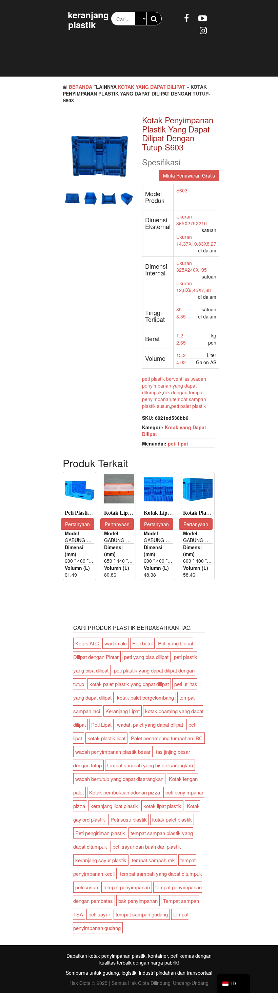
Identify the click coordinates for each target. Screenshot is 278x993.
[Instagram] (203, 30)
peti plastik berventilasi (166, 378)
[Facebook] (186, 17)
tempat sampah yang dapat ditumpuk (161, 873)
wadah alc (115, 643)
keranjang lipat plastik (114, 805)
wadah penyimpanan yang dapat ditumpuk (174, 385)
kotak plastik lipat (106, 738)
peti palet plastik (188, 405)
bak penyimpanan (138, 900)
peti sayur (99, 914)
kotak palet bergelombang (145, 697)
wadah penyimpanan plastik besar (113, 751)
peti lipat (178, 443)
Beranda (80, 86)
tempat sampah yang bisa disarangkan (150, 765)
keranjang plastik (88, 19)
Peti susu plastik (129, 819)
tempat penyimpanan (126, 887)
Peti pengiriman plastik (100, 832)
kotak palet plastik (172, 819)
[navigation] (233, 983)
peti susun (86, 887)
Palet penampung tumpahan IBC (167, 738)
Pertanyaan (77, 524)
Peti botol (142, 643)
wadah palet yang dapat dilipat (150, 724)
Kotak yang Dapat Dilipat (151, 86)
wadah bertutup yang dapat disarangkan (119, 778)
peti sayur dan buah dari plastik (147, 846)
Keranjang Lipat (122, 711)
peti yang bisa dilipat (146, 656)
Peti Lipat (101, 724)
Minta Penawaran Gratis (189, 175)
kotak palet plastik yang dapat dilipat (129, 683)
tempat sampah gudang (142, 914)
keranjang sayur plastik (100, 860)
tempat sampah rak (153, 860)
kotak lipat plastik (162, 805)
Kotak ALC (87, 643)
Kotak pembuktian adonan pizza (124, 792)
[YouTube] (203, 17)
